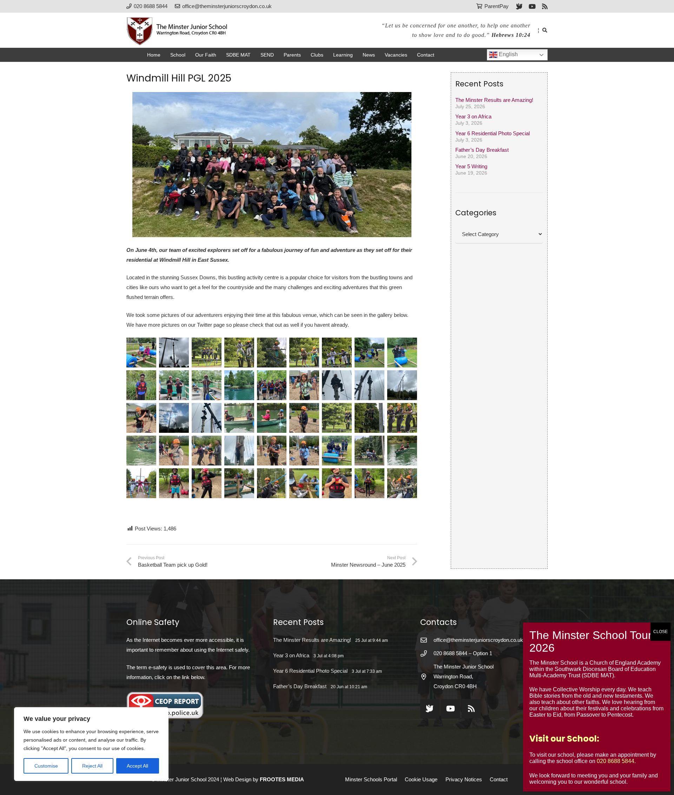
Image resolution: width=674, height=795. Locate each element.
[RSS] (545, 6)
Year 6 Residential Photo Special (492, 133)
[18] (402, 385)
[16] (337, 385)
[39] (207, 483)
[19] (141, 418)
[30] (207, 450)
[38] (174, 483)
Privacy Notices (463, 779)
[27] (402, 418)
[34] (337, 450)
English (507, 54)
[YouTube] (532, 6)
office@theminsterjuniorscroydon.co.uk (478, 640)
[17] (369, 385)
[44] (369, 483)
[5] (272, 352)
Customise (46, 766)
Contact (499, 779)
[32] (272, 450)
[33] (304, 450)
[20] (174, 418)
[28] (141, 450)
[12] (207, 385)
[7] (337, 352)
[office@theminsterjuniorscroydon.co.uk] (427, 640)
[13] (239, 385)
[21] (207, 418)
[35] (369, 450)
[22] (239, 418)
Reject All (92, 766)
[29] (174, 450)
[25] (337, 418)
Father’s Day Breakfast (482, 150)
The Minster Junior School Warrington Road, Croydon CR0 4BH (464, 676)
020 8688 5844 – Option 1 (463, 653)
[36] (402, 450)
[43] (337, 483)
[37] (141, 483)
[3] (207, 352)
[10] (141, 385)
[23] (272, 418)
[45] (402, 483)
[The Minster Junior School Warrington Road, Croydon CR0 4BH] (427, 676)
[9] (402, 352)
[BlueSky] (519, 6)
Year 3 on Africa (473, 116)
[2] (174, 352)
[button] (544, 30)
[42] (304, 483)
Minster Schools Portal (371, 779)
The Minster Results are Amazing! (494, 100)
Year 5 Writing (471, 166)
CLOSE (660, 631)
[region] (91, 744)
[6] (304, 352)
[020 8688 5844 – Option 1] (427, 653)
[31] (239, 450)
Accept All (137, 766)
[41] (272, 483)
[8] (369, 352)
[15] (304, 385)
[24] (304, 418)
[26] (369, 418)
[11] (174, 385)
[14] (272, 385)
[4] (239, 352)
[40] (239, 483)
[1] (141, 352)
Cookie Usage (421, 779)
